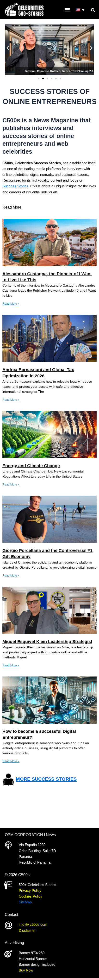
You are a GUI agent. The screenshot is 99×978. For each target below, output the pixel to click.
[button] (93, 10)
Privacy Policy (30, 891)
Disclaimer (27, 930)
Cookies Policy (30, 896)
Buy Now (26, 970)
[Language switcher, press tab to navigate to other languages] (80, 10)
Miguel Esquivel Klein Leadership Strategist (47, 641)
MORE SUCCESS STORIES (46, 779)
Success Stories (15, 186)
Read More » (10, 303)
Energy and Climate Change (31, 465)
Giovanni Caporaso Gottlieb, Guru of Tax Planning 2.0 (59, 71)
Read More (11, 207)
